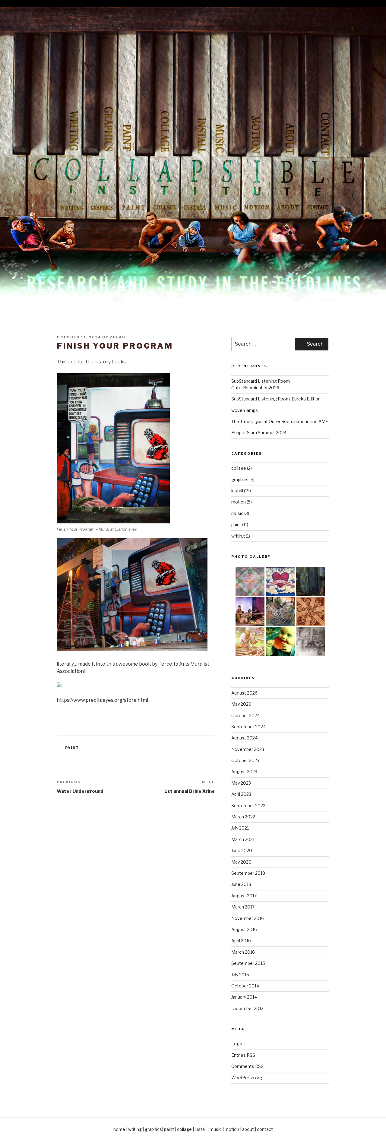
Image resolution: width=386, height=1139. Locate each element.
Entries (243, 1055)
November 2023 (247, 749)
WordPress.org (246, 1077)
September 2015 (248, 963)
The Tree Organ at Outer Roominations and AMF (279, 421)
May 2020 (241, 861)
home (119, 1129)
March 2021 (243, 839)
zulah (117, 337)
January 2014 (244, 996)
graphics (239, 479)
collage (238, 468)
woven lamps (244, 410)
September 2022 (248, 805)
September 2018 (248, 873)
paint (72, 747)
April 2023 (241, 794)
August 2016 (244, 929)
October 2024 (245, 715)
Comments (247, 1066)
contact (265, 1129)
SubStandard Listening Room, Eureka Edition (276, 398)
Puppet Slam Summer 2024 (258, 432)
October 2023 (245, 760)
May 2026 (241, 704)
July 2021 (240, 827)
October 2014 (245, 985)
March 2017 (243, 906)
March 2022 (243, 816)
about (248, 1129)
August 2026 (244, 692)
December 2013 (247, 1008)
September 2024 (248, 726)
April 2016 (241, 940)
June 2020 (241, 850)
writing (238, 535)
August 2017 (244, 895)
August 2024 (244, 737)
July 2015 (240, 974)
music (237, 513)
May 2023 (241, 783)
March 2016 (243, 952)
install (237, 490)
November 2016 (247, 918)
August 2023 (244, 771)
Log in (237, 1043)
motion (238, 501)
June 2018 (241, 884)
